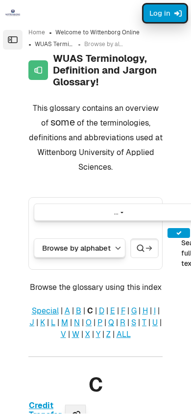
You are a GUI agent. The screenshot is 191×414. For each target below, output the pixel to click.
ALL (124, 334)
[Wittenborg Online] (13, 13)
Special (45, 311)
